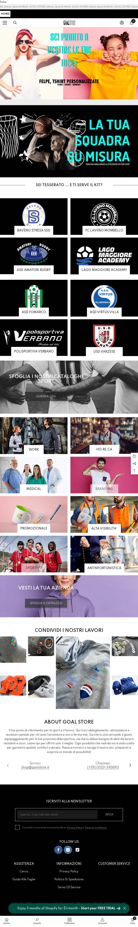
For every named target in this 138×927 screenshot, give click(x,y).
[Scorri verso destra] (130, 765)
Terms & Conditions (96, 828)
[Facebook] (58, 850)
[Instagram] (68, 850)
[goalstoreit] (69, 63)
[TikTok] (77, 850)
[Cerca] (15, 23)
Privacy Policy (74, 828)
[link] (104, 475)
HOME (5, 14)
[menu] (5, 23)
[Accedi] (121, 22)
